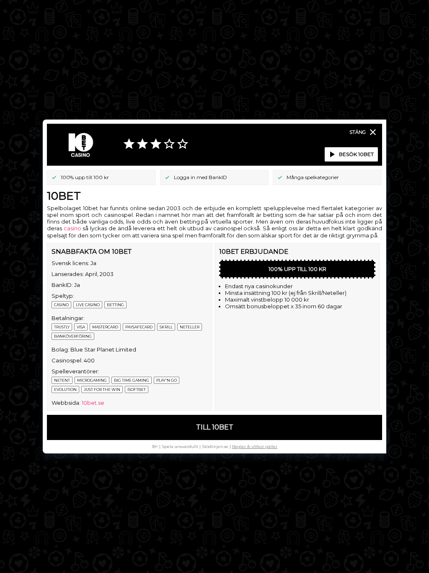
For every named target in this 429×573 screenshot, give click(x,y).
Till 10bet (214, 427)
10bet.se (93, 402)
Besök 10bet (350, 154)
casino (72, 228)
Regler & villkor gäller (254, 446)
